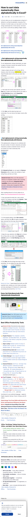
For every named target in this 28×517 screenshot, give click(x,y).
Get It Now (18, 289)
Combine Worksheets (16, 369)
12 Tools (15, 377)
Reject (19, 514)
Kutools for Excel (5, 283)
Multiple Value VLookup (9, 345)
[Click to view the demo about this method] (22, 52)
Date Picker (6, 369)
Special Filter (15, 373)
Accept (7, 514)
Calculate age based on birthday (11, 382)
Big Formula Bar (8, 365)
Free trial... (4, 188)
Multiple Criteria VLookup (17, 343)
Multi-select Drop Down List (11, 353)
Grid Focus (15, 363)
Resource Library (13, 367)
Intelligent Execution (13, 328)
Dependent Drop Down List (19, 351)
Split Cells (8, 392)
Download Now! (19, 318)
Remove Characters (8, 379)
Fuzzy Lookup (16, 347)
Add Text (21, 377)
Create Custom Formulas (13, 329)
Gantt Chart (6, 381)
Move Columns (12, 357)
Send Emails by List (21, 371)
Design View (23, 363)
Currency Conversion (18, 388)
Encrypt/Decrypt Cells (9, 371)
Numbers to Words (8, 388)
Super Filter (7, 373)
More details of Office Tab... (9, 450)
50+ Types (21, 379)
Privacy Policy (9, 510)
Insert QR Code (15, 384)
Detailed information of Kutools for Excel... (12, 187)
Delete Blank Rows (14, 337)
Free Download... (11, 420)
